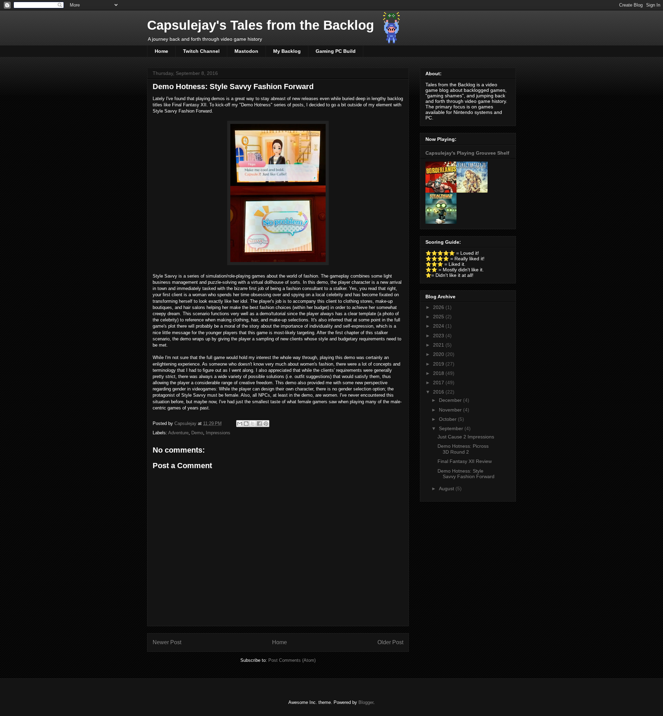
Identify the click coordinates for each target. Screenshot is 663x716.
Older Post (390, 642)
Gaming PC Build (336, 51)
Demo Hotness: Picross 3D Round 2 (463, 449)
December (451, 400)
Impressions (218, 432)
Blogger (365, 702)
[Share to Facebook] (259, 423)
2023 (439, 335)
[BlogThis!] (246, 423)
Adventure (178, 432)
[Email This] (239, 423)
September (451, 428)
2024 (439, 326)
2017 (439, 382)
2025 (439, 316)
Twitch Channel (201, 51)
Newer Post (167, 642)
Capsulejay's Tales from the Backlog (260, 25)
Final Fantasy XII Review (465, 461)
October (448, 419)
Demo (197, 432)
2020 (439, 354)
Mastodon (246, 51)
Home (161, 51)
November (451, 410)
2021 (439, 345)
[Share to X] (252, 423)
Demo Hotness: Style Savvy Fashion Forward (466, 474)
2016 (439, 392)
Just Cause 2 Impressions (466, 436)
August (447, 488)
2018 (439, 373)
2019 (439, 364)
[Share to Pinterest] (265, 423)
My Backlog (287, 51)
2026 (439, 307)
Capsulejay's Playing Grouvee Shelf (467, 153)
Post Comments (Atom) (292, 660)
